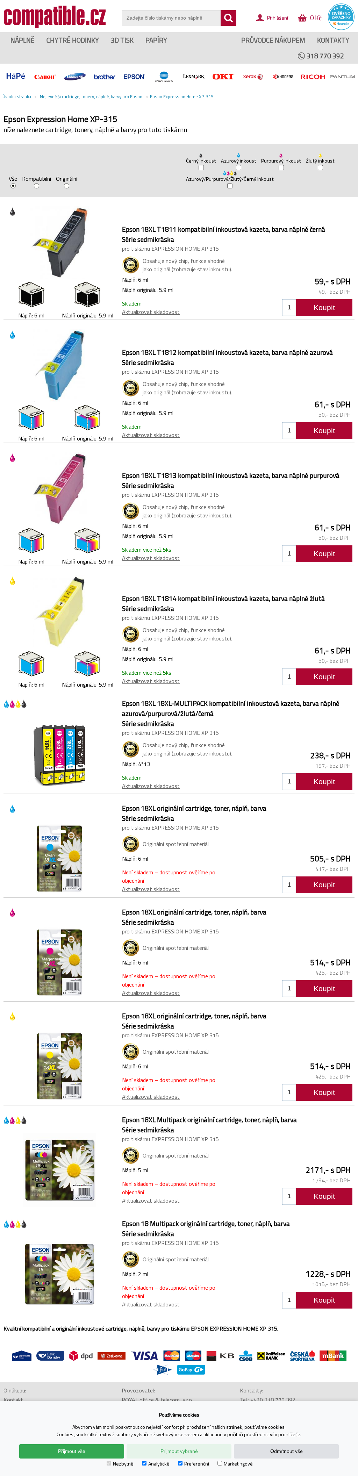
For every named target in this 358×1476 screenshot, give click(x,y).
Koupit (324, 307)
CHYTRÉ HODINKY (72, 40)
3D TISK (122, 40)
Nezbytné (123, 1463)
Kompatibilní (36, 179)
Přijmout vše (71, 1451)
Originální (66, 179)
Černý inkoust (201, 161)
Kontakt (13, 1400)
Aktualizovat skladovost (151, 312)
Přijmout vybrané (179, 1451)
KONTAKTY (333, 40)
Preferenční (196, 1463)
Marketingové (238, 1463)
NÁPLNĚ (22, 40)
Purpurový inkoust (281, 161)
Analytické (159, 1463)
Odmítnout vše (286, 1451)
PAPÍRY (156, 40)
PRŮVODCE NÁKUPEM (273, 40)
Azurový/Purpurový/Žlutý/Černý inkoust (230, 179)
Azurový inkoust (238, 161)
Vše (13, 179)
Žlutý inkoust (320, 161)
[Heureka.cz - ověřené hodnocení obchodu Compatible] (341, 28)
